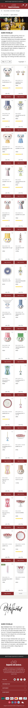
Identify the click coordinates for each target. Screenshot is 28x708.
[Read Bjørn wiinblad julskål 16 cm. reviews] (4, 551)
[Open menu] (2, 6)
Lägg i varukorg (7, 96)
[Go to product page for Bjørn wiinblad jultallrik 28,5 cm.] (7, 403)
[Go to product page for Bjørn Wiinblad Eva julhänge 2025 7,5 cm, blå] (7, 436)
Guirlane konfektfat (20, 512)
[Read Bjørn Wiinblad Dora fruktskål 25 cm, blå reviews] (4, 319)
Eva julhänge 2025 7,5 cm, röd (20, 414)
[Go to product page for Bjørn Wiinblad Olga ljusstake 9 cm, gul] (7, 237)
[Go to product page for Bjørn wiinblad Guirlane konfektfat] (20, 502)
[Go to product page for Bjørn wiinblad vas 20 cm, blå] (7, 105)
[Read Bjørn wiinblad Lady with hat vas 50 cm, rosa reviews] (17, 253)
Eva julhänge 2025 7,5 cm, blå (6, 447)
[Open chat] (22, 702)
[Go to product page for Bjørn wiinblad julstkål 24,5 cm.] (20, 436)
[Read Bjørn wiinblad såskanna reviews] (17, 584)
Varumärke (6, 14)
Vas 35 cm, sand (19, 479)
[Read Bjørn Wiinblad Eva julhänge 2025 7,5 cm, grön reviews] (17, 386)
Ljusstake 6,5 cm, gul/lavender (19, 83)
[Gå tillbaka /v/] (1, 14)
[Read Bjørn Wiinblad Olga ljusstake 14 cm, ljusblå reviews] (17, 319)
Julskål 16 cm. (5, 545)
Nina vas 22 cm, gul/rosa (5, 480)
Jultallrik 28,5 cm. (5, 413)
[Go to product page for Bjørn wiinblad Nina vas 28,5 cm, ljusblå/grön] (7, 370)
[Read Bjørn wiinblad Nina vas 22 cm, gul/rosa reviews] (4, 485)
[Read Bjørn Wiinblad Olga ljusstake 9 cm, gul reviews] (4, 253)
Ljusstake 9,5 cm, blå (20, 148)
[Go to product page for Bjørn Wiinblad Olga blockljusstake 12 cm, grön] (20, 337)
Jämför (6, 93)
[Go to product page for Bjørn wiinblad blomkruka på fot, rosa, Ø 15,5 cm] (7, 138)
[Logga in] (5, 5)
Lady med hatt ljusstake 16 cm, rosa (20, 281)
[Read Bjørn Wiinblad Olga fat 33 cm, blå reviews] (4, 286)
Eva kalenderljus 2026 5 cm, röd (7, 579)
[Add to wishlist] (12, 67)
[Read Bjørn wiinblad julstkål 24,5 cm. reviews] (17, 452)
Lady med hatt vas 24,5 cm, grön (20, 182)
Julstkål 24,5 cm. (19, 446)
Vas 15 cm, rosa (5, 347)
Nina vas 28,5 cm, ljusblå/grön (6, 381)
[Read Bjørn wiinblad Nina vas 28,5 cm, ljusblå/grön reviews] (4, 386)
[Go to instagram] (18, 679)
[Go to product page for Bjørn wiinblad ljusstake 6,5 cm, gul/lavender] (20, 72)
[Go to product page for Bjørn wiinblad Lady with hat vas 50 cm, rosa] (20, 237)
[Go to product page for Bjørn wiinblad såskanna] (20, 569)
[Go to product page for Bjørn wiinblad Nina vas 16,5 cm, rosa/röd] (7, 502)
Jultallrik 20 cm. (19, 545)
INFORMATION (6, 684)
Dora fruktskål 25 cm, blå (6, 314)
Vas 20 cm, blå (5, 115)
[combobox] (14, 11)
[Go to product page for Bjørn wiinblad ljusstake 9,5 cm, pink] (20, 204)
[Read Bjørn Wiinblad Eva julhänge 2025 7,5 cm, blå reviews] (4, 452)
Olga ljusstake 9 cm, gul (7, 247)
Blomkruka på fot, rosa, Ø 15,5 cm (7, 149)
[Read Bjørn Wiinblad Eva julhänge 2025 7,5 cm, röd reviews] (17, 419)
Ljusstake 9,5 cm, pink (20, 214)
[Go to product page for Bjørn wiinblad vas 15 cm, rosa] (7, 337)
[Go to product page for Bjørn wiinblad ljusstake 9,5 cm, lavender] (7, 204)
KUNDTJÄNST (5, 692)
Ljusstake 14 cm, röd (6, 181)
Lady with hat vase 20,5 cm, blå (20, 116)
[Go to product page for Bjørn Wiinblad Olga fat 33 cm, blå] (7, 271)
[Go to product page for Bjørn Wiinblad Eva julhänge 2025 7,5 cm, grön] (20, 370)
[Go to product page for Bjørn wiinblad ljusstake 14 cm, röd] (7, 171)
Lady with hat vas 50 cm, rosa (20, 248)
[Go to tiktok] (25, 679)
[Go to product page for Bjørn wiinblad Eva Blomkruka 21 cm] (7, 72)
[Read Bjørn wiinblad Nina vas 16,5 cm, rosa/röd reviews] (4, 518)
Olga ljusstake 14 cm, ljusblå (20, 314)
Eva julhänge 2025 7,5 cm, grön (20, 381)
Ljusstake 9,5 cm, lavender (5, 215)
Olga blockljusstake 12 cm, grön (20, 347)
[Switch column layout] (9, 61)
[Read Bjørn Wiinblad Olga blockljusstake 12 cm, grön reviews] (17, 353)
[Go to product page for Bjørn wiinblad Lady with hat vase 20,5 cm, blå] (20, 105)
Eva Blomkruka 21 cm (6, 82)
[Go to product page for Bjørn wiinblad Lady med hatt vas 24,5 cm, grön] (20, 171)
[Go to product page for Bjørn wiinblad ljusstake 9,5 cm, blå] (20, 138)
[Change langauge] (9, 702)
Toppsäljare (21, 61)
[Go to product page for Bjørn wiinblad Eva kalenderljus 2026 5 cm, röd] (7, 569)
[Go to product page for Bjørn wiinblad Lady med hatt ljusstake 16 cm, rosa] (20, 271)
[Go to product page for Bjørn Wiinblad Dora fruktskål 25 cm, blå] (7, 304)
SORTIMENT (5, 688)
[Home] (14, 6)
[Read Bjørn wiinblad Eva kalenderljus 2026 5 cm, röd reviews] (4, 584)
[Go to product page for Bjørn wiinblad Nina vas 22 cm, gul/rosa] (7, 469)
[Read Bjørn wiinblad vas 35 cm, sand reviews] (17, 485)
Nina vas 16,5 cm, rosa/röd (6, 513)
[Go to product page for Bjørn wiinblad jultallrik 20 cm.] (20, 536)
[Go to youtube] (15, 679)
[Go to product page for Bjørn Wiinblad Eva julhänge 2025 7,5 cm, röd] (20, 403)
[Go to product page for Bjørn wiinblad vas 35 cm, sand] (20, 469)
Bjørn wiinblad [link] (14, 14)
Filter (3, 61)
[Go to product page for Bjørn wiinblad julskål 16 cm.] (7, 536)
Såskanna (17, 579)
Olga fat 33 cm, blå (6, 281)
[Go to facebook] (21, 679)
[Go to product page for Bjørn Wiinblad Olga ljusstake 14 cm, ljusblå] (20, 304)
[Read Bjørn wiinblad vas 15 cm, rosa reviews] (4, 353)
